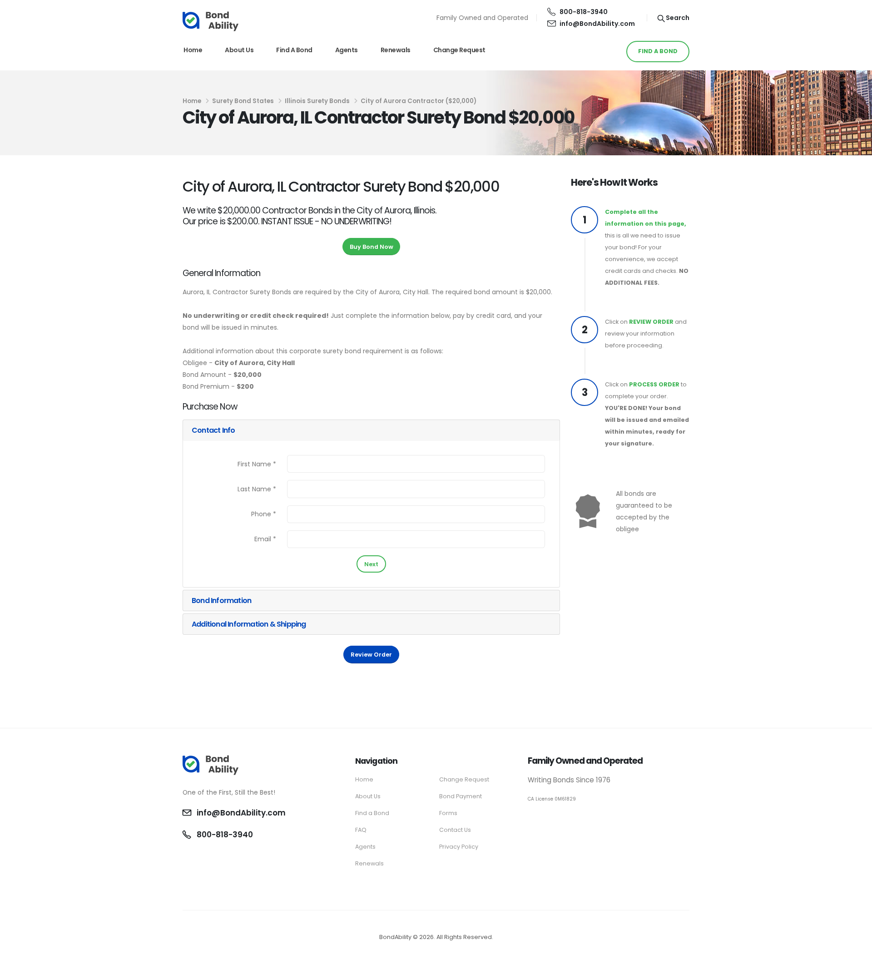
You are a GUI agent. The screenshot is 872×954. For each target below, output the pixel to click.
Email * (265, 539)
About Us (239, 49)
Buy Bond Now (371, 247)
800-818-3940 (584, 11)
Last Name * (257, 489)
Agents (346, 49)
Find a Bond (294, 49)
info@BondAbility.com (597, 23)
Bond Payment (460, 796)
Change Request (459, 49)
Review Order (371, 654)
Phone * (263, 514)
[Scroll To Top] (856, 944)
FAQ (361, 830)
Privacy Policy (458, 846)
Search (676, 17)
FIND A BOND (658, 51)
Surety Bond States (243, 101)
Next (371, 564)
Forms (448, 813)
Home (192, 49)
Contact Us (455, 830)
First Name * (257, 464)
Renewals (396, 49)
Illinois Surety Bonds (317, 101)
